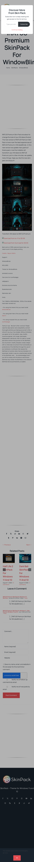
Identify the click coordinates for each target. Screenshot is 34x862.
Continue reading (17, 30)
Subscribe (24, 24)
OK (17, 858)
